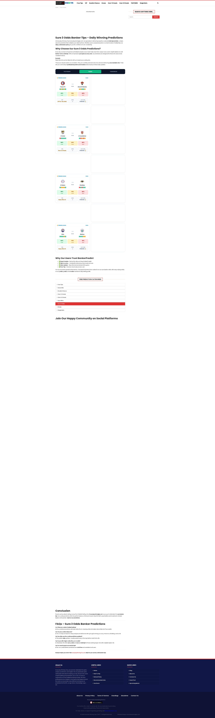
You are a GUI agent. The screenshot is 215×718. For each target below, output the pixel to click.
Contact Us (133, 677)
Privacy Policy (90, 696)
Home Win (61, 287)
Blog (131, 670)
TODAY (90, 71)
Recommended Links (100, 680)
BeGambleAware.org (110, 711)
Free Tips (80, 3)
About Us (132, 673)
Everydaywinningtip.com (133, 714)
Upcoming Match (134, 683)
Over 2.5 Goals (124, 3)
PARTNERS (134, 3)
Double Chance (94, 3)
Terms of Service (103, 696)
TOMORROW (113, 71)
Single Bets (143, 3)
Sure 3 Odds (61, 303)
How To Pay (97, 673)
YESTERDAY (67, 71)
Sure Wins (60, 300)
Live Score (96, 683)
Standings (114, 696)
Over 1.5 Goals (112, 3)
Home (95, 670)
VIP (86, 3)
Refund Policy (98, 677)
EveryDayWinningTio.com (78, 652)
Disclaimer (124, 696)
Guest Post (133, 680)
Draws (104, 3)
